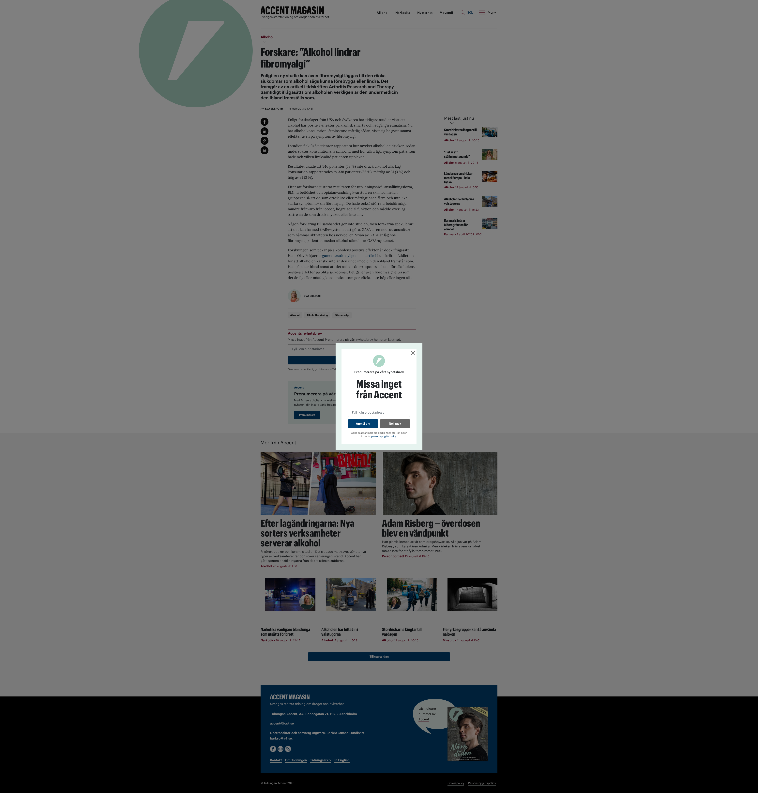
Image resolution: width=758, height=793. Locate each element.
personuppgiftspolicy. (384, 436)
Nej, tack (395, 423)
